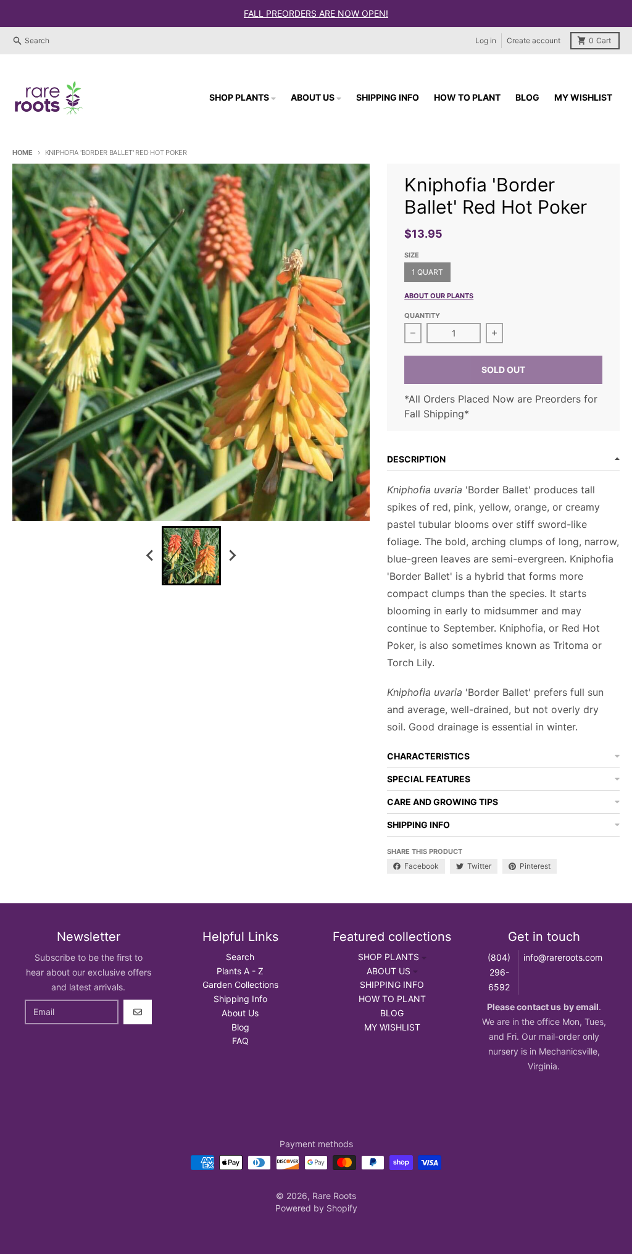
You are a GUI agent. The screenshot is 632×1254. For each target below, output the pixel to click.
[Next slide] (232, 555)
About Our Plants (438, 295)
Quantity (422, 315)
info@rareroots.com (562, 957)
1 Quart (427, 272)
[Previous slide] (150, 555)
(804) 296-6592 (499, 972)
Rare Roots (334, 1195)
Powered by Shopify (316, 1208)
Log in (485, 40)
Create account (533, 40)
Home (22, 152)
